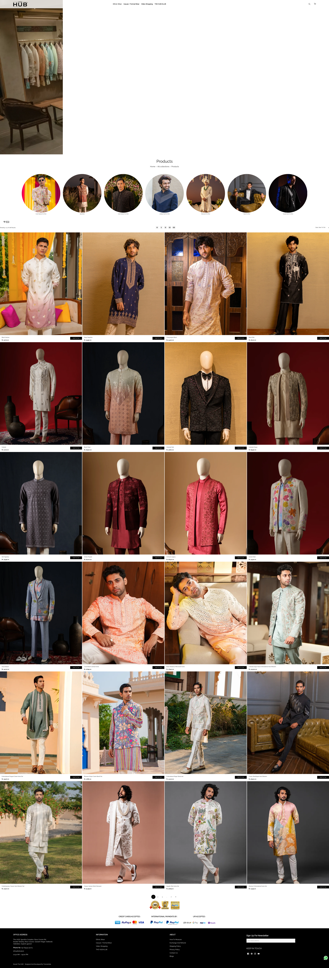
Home (152, 167)
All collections (163, 167)
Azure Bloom (5, 666)
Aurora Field (252, 557)
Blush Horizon (5, 337)
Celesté (4, 447)
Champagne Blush (171, 337)
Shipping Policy (175, 946)
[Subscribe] (295, 941)
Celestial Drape (253, 447)
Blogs (172, 956)
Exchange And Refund (178, 943)
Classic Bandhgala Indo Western (258, 776)
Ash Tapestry (5, 557)
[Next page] (176, 897)
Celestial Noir (170, 447)
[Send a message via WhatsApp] (325, 958)
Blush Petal (87, 447)
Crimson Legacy (171, 557)
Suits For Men (247, 214)
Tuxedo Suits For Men (288, 214)
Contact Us (174, 953)
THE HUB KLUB (101, 949)
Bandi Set (82, 214)
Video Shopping (102, 946)
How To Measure (176, 939)
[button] (315, 4)
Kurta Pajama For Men (41, 214)
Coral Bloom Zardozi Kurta (91, 666)
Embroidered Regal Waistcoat (174, 776)
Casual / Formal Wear (104, 943)
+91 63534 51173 (27, 948)
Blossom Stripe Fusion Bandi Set (93, 776)
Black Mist (251, 337)
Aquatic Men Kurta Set (172, 886)
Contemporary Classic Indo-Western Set (13, 886)
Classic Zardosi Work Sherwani (92, 886)
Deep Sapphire (88, 337)
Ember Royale (88, 557)
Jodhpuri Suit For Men (164, 214)
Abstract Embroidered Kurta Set (258, 886)
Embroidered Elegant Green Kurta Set (12, 776)
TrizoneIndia (47, 964)
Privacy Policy (175, 949)
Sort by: (300, 223)
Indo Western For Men (123, 214)
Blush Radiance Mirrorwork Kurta (175, 666)
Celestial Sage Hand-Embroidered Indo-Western (262, 666)
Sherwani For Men (205, 214)
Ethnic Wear (100, 939)
